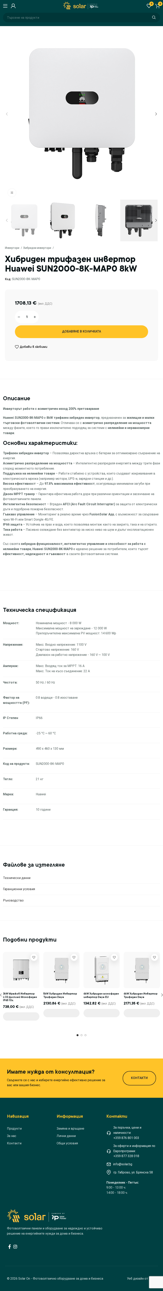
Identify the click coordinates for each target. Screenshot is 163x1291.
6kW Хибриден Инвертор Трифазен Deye (140, 995)
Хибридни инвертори (37, 247)
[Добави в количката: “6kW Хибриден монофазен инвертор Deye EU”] (101, 1013)
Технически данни (16, 878)
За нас (11, 1136)
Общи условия (67, 1143)
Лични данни (66, 1136)
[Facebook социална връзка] (9, 1246)
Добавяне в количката (81, 331)
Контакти (14, 1143)
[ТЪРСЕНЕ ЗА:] (154, 17)
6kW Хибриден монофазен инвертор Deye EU (101, 995)
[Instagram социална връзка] (15, 1246)
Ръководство (13, 900)
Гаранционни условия (19, 889)
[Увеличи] (12, 193)
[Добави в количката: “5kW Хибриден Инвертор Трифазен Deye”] (61, 1013)
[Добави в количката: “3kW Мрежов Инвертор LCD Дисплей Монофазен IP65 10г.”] (21, 1016)
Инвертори (12, 247)
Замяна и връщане (70, 1128)
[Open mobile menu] (5, 6)
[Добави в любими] (33, 957)
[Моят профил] (12, 6)
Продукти (14, 1128)
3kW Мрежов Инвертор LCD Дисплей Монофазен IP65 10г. (20, 997)
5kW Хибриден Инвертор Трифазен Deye (60, 995)
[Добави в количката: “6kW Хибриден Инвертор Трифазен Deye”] (142, 1013)
